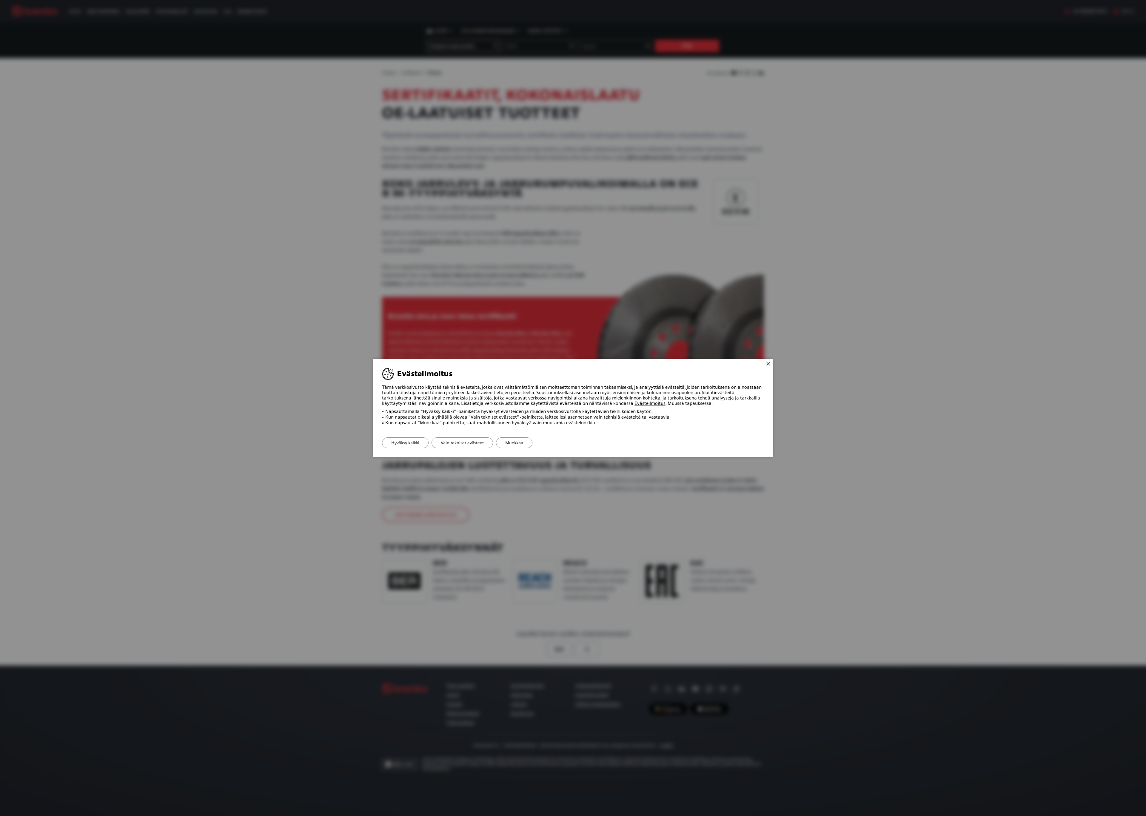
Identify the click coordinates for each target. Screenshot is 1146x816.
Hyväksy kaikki (405, 442)
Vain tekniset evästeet (462, 442)
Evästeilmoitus (650, 403)
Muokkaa (514, 442)
